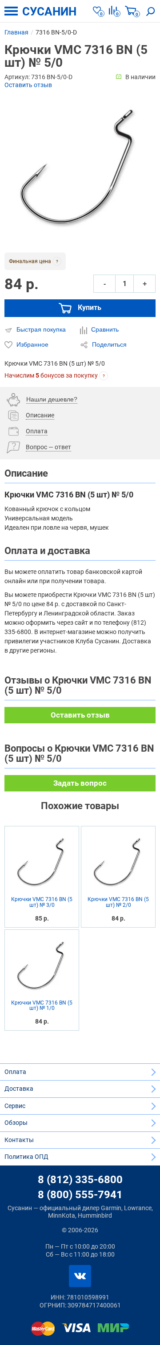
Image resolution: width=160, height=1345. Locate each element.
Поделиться (108, 344)
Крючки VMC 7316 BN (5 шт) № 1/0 (41, 1005)
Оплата (15, 1071)
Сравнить (104, 329)
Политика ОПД (26, 1156)
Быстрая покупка (40, 329)
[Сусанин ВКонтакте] (80, 1276)
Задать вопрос (80, 783)
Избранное (31, 344)
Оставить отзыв (28, 84)
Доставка (18, 1088)
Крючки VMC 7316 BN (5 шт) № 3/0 (41, 902)
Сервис (14, 1105)
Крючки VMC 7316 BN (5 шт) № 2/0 (118, 902)
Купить (88, 308)
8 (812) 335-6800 (80, 1179)
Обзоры (16, 1122)
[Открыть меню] (11, 11)
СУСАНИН (49, 11)
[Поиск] (150, 11)
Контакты (19, 1139)
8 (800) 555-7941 (80, 1194)
